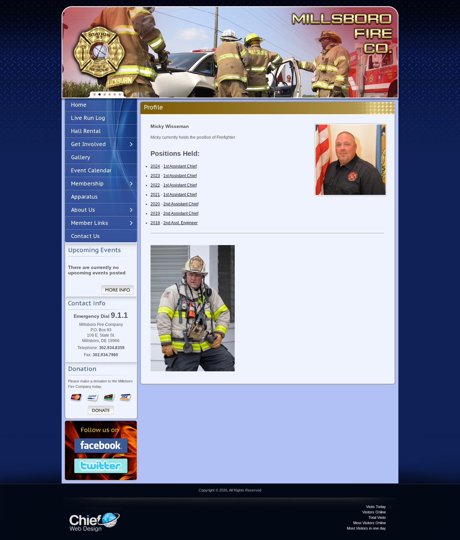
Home (79, 104)
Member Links (89, 223)
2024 (155, 166)
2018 (155, 223)
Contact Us (85, 236)
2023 (155, 175)
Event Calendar (91, 170)
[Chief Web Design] (95, 520)
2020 (155, 204)
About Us (83, 209)
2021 (155, 194)
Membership (87, 183)
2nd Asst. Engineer (180, 223)
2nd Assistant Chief (180, 204)
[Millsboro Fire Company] (99, 52)
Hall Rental (86, 131)
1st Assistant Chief (180, 166)
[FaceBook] (101, 446)
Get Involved (88, 144)
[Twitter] (101, 466)
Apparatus (84, 196)
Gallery (80, 157)
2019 (155, 213)
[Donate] (101, 410)
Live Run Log (88, 117)
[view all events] (117, 290)
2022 (155, 185)
